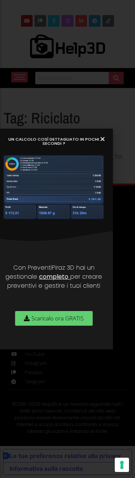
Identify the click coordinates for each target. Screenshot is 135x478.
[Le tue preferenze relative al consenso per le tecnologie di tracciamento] (122, 465)
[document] (67, 239)
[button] (109, 139)
